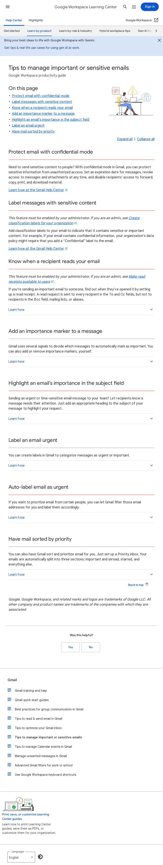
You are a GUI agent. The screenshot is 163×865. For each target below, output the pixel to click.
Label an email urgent (28, 125)
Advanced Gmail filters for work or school (44, 765)
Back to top (136, 585)
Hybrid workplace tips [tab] (115, 31)
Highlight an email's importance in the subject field (50, 120)
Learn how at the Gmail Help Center (36, 190)
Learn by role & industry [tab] (75, 31)
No (91, 647)
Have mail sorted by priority (33, 131)
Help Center (14, 20)
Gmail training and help (31, 691)
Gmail (12, 680)
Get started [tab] (12, 31)
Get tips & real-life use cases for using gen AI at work (41, 48)
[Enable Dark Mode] (40, 857)
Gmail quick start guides (32, 700)
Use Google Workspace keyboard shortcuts (45, 775)
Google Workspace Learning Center (86, 7)
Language (18, 851)
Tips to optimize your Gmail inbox (38, 728)
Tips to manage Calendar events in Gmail (43, 747)
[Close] (159, 41)
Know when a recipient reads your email (42, 108)
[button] (8, 7)
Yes (70, 647)
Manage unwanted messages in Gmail (41, 756)
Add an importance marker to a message (43, 114)
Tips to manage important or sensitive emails (48, 737)
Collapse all (146, 139)
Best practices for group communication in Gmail (49, 709)
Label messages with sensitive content (42, 102)
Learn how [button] (16, 310)
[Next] (154, 31)
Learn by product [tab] (39, 31)
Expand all (125, 139)
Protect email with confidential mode (40, 96)
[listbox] (21, 857)
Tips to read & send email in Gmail (38, 719)
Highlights (36, 20)
